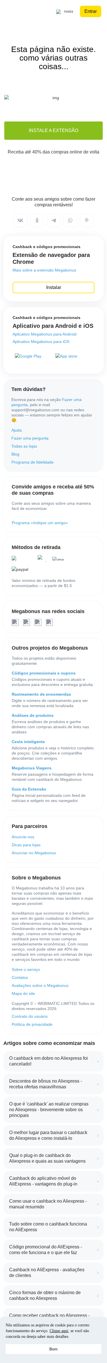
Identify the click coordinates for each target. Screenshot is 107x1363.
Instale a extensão (53, 130)
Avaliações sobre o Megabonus (40, 985)
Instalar (53, 287)
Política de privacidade (32, 1024)
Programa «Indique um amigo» (40, 522)
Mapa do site (23, 993)
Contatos (20, 977)
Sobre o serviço (26, 969)
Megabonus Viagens (32, 768)
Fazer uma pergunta (30, 438)
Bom (53, 1349)
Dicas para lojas (26, 845)
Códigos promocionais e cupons (44, 673)
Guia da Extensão (29, 789)
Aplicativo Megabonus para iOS (41, 341)
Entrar (90, 11)
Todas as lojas (24, 446)
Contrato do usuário (30, 1016)
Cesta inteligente (28, 741)
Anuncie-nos (23, 837)
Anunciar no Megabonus (34, 853)
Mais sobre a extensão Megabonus (44, 270)
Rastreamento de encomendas (41, 694)
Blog (15, 454)
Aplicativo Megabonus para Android (44, 334)
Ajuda (16, 430)
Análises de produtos (33, 715)
